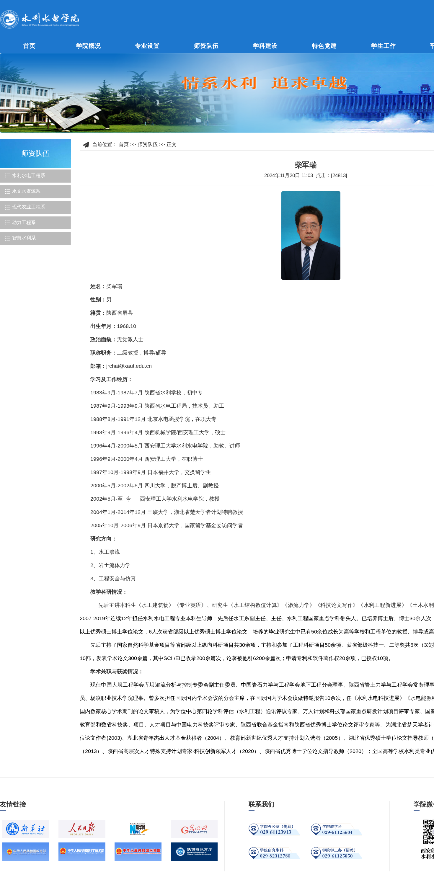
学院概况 (88, 46)
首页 (29, 46)
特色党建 (324, 46)
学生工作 (383, 46)
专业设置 (147, 46)
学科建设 (265, 46)
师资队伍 (206, 46)
